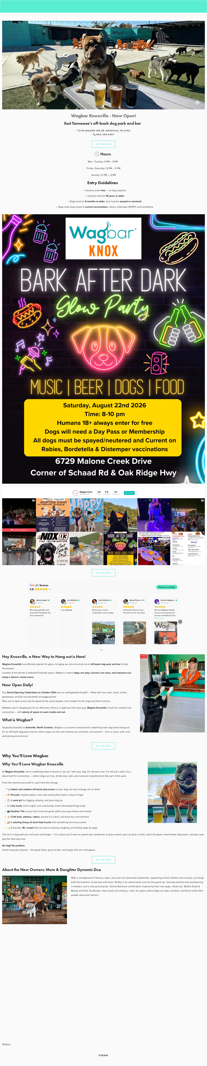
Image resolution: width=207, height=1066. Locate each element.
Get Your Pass (103, 573)
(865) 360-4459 (105, 134)
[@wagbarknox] (75, 493)
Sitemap (103, 1055)
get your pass (103, 144)
